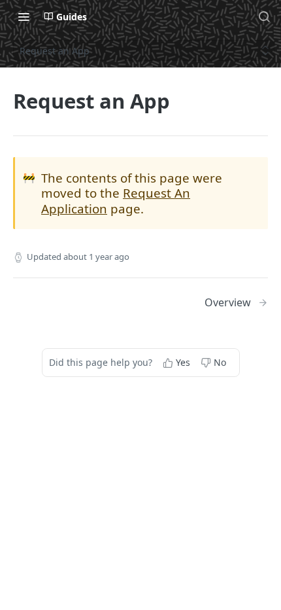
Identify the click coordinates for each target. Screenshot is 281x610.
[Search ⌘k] (264, 16)
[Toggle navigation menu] (23, 16)
